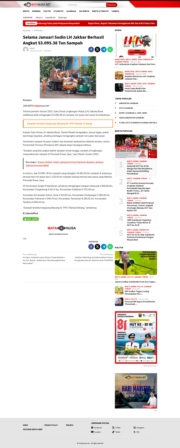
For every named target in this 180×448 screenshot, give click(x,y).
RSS (138, 432)
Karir (25, 425)
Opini (144, 84)
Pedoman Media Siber (32, 429)
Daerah (134, 59)
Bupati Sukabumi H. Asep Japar (133, 113)
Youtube (97, 432)
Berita (128, 59)
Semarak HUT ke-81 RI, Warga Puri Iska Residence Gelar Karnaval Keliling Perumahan (139, 170)
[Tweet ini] (97, 49)
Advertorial (120, 59)
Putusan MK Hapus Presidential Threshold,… (140, 302)
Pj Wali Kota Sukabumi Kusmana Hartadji (138, 122)
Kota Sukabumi (126, 108)
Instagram (140, 427)
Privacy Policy (51, 425)
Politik (130, 277)
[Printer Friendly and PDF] (31, 220)
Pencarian (112, 5)
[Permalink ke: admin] (26, 49)
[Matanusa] (37, 4)
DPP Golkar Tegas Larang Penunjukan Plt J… (137, 292)
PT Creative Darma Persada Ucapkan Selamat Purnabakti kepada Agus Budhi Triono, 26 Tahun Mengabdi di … (140, 188)
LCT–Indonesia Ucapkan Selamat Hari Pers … (135, 65)
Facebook (98, 427)
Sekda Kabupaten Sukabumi (131, 118)
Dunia (140, 59)
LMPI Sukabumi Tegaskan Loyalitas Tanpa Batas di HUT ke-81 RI (139, 222)
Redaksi (69, 425)
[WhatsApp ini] (110, 49)
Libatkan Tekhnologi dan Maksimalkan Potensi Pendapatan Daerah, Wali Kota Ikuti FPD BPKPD (93, 257)
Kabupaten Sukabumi (128, 103)
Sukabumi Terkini (122, 62)
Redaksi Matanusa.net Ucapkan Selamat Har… (140, 77)
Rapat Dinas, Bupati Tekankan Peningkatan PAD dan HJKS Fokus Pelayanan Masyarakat (115, 23)
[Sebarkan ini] (91, 49)
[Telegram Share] (104, 49)
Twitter (118, 427)
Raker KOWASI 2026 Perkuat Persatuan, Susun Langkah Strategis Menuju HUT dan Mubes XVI (140, 207)
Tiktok (117, 432)
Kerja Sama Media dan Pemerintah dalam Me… (136, 89)
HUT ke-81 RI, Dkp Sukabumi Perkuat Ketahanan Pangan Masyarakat (140, 237)
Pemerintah (148, 59)
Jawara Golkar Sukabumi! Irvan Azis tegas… (136, 282)
